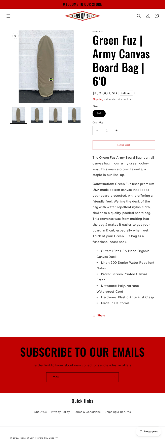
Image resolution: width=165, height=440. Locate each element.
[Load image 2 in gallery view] (37, 115)
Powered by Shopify (46, 438)
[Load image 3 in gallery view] (55, 115)
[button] (8, 15)
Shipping (98, 99)
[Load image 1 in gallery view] (18, 115)
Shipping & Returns (118, 412)
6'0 (101, 114)
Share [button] (101, 315)
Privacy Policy (60, 412)
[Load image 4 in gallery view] (74, 115)
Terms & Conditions (87, 412)
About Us (40, 412)
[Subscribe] (114, 377)
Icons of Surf (27, 438)
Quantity (98, 122)
